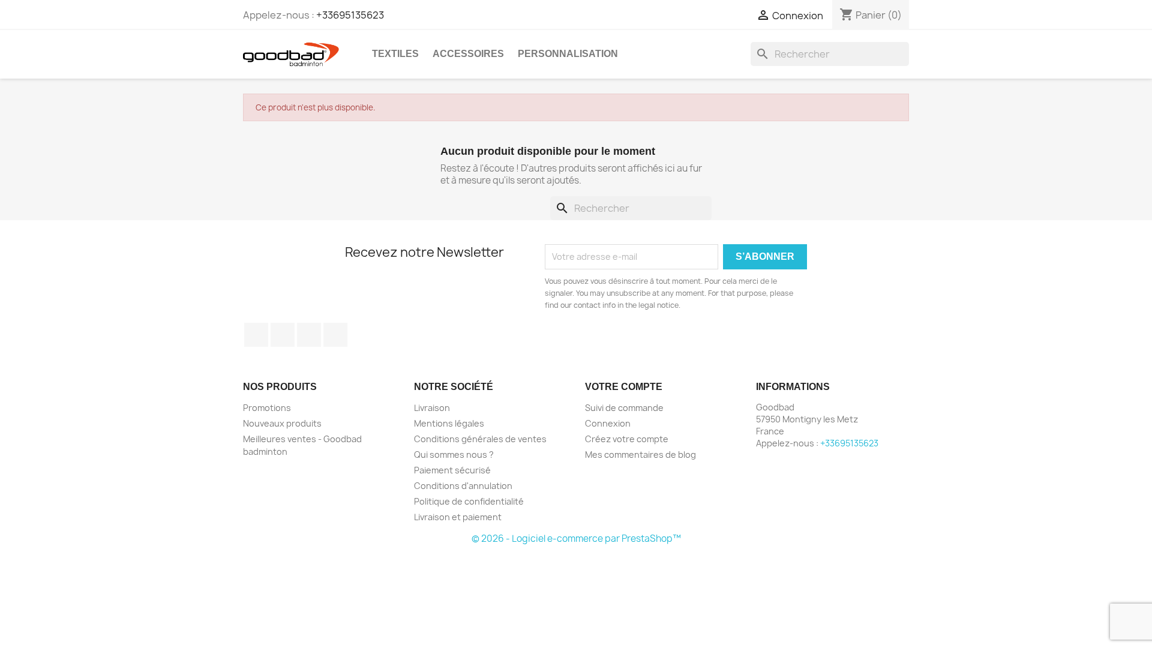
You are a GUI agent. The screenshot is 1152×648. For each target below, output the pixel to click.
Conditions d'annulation (463, 485)
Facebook (256, 335)
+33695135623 (350, 15)
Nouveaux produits (282, 423)
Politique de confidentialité (469, 501)
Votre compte (623, 387)
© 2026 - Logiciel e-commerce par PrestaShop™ (576, 538)
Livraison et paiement (458, 517)
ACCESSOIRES (468, 54)
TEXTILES (395, 54)
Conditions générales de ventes (480, 439)
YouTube (309, 335)
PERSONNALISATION (568, 54)
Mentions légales (449, 423)
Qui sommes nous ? (454, 454)
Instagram (335, 335)
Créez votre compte (626, 439)
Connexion (608, 423)
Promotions (267, 407)
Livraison (432, 407)
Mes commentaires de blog (640, 454)
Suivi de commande (624, 407)
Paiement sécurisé (452, 470)
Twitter (283, 335)
